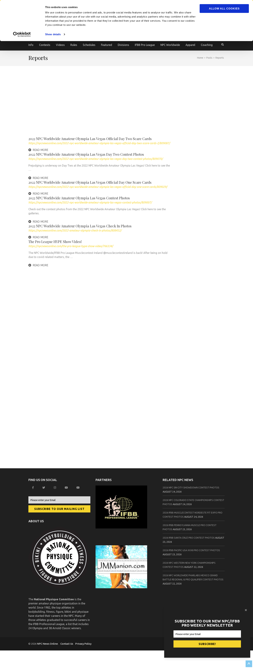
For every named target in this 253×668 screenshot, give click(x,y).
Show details (53, 34)
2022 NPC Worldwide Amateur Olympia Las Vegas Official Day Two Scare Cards (90, 138)
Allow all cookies (224, 8)
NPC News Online (47, 643)
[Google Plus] (67, 487)
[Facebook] (33, 487)
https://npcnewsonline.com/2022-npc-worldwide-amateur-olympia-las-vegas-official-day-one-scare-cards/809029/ (97, 186)
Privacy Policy (83, 643)
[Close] (246, 610)
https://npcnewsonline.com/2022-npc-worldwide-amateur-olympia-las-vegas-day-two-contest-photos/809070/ (95, 158)
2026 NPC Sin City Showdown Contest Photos (191, 487)
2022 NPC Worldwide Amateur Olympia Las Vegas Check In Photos (79, 226)
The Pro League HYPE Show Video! (55, 241)
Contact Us (66, 643)
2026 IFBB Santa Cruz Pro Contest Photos (189, 537)
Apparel (190, 44)
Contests (44, 44)
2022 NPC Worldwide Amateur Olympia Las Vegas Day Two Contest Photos (86, 154)
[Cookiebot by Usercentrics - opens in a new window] (22, 34)
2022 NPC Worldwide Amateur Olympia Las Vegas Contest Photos (79, 198)
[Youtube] (78, 487)
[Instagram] (55, 487)
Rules (73, 44)
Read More (40, 149)
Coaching (207, 44)
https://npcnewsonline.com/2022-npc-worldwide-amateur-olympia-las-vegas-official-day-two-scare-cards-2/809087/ (99, 143)
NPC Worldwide (170, 44)
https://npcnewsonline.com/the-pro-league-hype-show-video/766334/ (70, 246)
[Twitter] (44, 487)
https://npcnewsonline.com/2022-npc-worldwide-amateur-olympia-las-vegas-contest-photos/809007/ (90, 202)
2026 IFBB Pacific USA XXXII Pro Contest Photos (191, 550)
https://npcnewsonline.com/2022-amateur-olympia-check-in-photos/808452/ (75, 230)
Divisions (123, 44)
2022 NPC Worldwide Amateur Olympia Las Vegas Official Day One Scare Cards (89, 182)
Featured (106, 44)
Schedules (89, 44)
